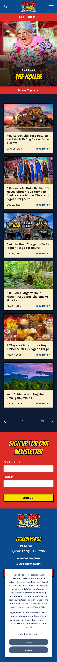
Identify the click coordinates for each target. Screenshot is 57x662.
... (32, 421)
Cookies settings (28, 634)
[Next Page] (52, 421)
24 (43, 421)
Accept (28, 642)
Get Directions (30, 564)
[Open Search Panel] (6, 7)
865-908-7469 (30, 558)
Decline (28, 650)
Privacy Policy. (39, 607)
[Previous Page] (5, 421)
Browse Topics (26, 90)
